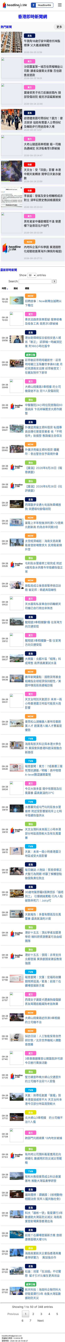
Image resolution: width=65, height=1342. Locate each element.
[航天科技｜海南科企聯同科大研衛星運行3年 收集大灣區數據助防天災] (17, 1294)
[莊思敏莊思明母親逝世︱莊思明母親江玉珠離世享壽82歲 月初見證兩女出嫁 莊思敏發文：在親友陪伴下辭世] (17, 366)
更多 (59, 27)
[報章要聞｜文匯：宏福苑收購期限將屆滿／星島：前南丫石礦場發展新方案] (17, 981)
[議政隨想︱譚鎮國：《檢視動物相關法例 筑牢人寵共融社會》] (17, 1197)
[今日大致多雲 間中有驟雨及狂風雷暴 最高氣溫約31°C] (17, 794)
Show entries (32, 275)
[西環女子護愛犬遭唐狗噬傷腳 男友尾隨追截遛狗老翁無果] (17, 1005)
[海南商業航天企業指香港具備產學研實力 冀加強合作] (17, 1255)
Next (40, 1320)
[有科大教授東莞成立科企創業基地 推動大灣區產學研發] (17, 1179)
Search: (31, 281)
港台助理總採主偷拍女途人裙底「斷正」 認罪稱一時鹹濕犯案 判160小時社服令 (43, 342)
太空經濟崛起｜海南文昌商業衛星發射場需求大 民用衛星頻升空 (43, 545)
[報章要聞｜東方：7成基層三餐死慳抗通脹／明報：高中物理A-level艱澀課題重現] (17, 770)
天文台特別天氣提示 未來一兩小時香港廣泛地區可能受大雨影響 (43, 703)
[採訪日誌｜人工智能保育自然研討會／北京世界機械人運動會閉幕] (17, 1040)
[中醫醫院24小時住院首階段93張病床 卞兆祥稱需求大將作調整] (17, 412)
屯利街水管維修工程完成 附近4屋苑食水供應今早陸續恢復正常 (44, 567)
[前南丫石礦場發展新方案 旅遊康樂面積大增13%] (17, 1237)
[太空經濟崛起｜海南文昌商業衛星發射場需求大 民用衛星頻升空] (17, 545)
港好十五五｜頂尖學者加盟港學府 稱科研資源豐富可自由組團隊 (43, 937)
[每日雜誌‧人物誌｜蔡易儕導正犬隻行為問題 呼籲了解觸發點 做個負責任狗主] (17, 874)
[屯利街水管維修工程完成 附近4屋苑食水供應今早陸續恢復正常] (17, 570)
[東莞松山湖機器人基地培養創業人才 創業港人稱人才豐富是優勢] (17, 726)
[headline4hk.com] (15, 5)
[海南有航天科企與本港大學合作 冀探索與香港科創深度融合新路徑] (17, 748)
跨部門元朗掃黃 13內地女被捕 (43, 1138)
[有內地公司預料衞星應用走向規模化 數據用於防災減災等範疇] (17, 1161)
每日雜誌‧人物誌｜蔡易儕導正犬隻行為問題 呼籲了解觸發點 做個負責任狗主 (43, 874)
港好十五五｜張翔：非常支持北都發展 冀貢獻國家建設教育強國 (43, 959)
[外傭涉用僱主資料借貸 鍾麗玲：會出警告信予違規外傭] (17, 452)
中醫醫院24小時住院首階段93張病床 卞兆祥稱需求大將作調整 (43, 409)
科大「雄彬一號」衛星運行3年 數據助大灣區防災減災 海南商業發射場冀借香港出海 (44, 1217)
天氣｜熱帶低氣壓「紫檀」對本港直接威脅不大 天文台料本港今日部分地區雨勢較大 (43, 1099)
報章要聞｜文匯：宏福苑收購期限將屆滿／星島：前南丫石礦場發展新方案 (43, 981)
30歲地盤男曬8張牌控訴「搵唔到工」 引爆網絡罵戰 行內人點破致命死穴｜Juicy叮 (44, 896)
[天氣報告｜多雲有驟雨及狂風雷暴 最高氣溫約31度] (17, 916)
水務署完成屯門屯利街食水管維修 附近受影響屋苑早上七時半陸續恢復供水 (43, 811)
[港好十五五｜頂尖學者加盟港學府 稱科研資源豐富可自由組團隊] (17, 940)
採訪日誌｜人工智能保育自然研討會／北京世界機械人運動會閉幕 (43, 1040)
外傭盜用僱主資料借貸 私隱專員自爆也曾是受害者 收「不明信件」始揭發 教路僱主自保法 (43, 431)
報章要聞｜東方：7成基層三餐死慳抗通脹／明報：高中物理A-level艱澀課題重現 (44, 770)
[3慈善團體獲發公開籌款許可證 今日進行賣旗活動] (17, 1064)
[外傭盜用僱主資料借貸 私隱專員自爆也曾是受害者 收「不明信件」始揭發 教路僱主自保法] (17, 431)
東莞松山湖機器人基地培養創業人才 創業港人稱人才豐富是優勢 (43, 726)
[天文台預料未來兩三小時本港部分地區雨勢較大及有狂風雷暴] (17, 836)
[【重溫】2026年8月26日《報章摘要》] (17, 473)
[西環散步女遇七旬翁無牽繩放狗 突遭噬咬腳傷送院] (17, 507)
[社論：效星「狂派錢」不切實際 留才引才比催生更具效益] (17, 1273)
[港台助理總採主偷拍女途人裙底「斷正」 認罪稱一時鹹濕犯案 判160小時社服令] (17, 342)
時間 (4, 288)
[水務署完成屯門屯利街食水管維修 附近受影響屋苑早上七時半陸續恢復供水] (17, 811)
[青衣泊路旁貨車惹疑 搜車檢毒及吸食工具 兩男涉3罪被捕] (17, 324)
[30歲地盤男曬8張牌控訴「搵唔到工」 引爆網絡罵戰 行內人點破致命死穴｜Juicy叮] (17, 896)
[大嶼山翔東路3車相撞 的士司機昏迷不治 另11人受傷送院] (17, 392)
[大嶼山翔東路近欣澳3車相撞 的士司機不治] (17, 1020)
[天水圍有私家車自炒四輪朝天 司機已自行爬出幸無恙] (17, 609)
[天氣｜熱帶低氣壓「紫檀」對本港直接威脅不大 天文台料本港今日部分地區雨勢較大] (17, 1099)
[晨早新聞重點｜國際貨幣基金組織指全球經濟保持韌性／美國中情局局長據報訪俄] (17, 681)
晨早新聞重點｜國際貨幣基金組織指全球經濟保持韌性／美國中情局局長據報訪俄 (43, 681)
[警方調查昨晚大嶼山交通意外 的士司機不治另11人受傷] (17, 1082)
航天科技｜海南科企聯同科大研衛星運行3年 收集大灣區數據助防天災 (43, 1294)
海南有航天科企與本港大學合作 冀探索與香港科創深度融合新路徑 (43, 748)
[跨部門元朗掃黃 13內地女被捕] (17, 1141)
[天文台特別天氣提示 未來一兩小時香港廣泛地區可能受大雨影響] (17, 706)
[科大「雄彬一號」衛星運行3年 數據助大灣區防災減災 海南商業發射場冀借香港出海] (17, 1217)
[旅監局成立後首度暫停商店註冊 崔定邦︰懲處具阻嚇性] (17, 588)
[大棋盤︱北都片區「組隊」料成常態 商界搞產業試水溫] (17, 661)
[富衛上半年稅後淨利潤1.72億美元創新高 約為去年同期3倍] (17, 525)
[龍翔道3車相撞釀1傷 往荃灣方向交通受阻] (17, 624)
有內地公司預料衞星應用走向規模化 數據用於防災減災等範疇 (43, 1158)
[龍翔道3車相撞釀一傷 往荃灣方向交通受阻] (17, 645)
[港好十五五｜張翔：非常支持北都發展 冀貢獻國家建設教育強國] (17, 962)
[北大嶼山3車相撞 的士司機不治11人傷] (17, 1120)
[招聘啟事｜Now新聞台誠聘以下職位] (17, 303)
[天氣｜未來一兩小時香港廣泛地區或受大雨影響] (17, 854)
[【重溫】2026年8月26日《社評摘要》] (17, 491)
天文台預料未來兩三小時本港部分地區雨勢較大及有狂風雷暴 (43, 833)
